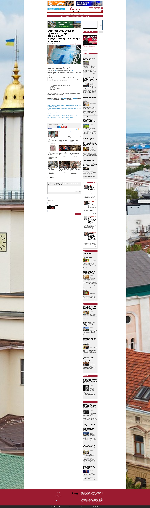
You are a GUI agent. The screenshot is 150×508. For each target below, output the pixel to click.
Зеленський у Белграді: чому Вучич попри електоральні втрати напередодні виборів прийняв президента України (89, 427)
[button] (49, 183)
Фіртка (71, 70)
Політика (87, 16)
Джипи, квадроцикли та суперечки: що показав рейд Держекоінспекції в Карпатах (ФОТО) (89, 57)
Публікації (68, 16)
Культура (75, 14)
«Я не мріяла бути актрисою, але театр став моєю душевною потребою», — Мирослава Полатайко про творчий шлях (90, 381)
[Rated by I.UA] (58, 501)
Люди (64, 14)
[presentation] (49, 183)
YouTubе (50, 99)
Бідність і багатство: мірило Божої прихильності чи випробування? (92, 205)
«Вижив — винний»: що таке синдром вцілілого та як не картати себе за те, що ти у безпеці (64, 112)
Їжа (67, 14)
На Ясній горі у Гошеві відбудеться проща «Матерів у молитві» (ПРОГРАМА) (89, 324)
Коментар (49, 181)
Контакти (58, 493)
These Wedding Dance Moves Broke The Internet (64, 153)
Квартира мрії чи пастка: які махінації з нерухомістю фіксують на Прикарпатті (90, 99)
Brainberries (53, 143)
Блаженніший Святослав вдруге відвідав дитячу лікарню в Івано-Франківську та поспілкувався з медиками (89, 341)
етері (55, 70)
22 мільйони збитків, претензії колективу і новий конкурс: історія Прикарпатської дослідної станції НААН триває (89, 119)
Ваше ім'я (49, 196)
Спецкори (58, 498)
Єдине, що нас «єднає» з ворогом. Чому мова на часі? (58, 119)
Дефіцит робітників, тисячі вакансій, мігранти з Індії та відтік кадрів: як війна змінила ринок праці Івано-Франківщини (90, 163)
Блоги (73, 16)
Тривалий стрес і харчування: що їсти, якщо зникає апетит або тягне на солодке (89, 255)
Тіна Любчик (56, 43)
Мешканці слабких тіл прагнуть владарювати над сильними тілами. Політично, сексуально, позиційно (92, 190)
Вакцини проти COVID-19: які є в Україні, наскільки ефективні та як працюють (62, 115)
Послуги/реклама (58, 496)
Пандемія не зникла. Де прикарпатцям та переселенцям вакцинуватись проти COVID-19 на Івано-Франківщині (64, 106)
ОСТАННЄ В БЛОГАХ (90, 182)
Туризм (80, 14)
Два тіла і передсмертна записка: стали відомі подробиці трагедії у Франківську (53, 171)
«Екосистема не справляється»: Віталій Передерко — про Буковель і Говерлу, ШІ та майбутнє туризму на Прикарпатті (90, 78)
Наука (70, 14)
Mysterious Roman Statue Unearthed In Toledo (74, 153)
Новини (62, 16)
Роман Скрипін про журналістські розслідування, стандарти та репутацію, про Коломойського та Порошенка (89, 47)
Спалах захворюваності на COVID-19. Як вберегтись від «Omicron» (60, 117)
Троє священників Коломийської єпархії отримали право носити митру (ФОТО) (89, 359)
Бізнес (77, 16)
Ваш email (50, 200)
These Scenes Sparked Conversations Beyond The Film (64, 169)
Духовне (85, 14)
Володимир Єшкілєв (92, 185)
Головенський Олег (92, 232)
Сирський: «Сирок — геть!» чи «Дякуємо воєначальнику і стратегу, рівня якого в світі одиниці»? (92, 236)
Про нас (58, 492)
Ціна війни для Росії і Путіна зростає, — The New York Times (89, 468)
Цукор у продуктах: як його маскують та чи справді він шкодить (89, 272)
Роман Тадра (91, 201)
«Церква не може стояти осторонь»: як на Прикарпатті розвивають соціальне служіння (89, 308)
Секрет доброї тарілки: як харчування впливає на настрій (90, 289)
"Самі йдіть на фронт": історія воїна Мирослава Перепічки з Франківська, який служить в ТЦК (75, 171)
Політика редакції (58, 495)
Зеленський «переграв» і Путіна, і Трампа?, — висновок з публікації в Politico (89, 447)
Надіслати (78, 213)
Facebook (75, 98)
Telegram (64, 98)
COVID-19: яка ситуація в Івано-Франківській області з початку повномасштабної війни (64, 109)
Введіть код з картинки (53, 205)
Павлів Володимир (92, 216)
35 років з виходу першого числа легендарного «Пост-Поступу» (92, 220)
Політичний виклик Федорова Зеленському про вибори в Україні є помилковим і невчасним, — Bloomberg (90, 406)
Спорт (82, 16)
